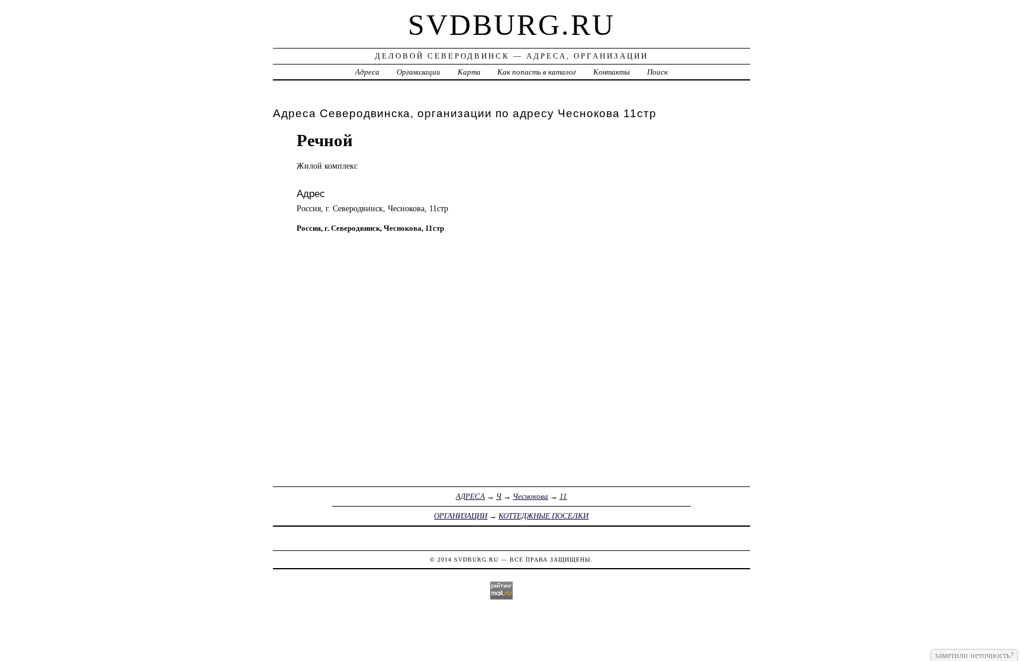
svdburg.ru (511, 24)
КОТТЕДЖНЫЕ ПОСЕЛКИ (543, 515)
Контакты (611, 71)
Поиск (657, 71)
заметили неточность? (974, 655)
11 (563, 496)
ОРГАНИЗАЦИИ (460, 515)
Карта (469, 71)
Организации (418, 71)
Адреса (367, 71)
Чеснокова (530, 496)
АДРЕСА (470, 496)
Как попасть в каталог (536, 71)
